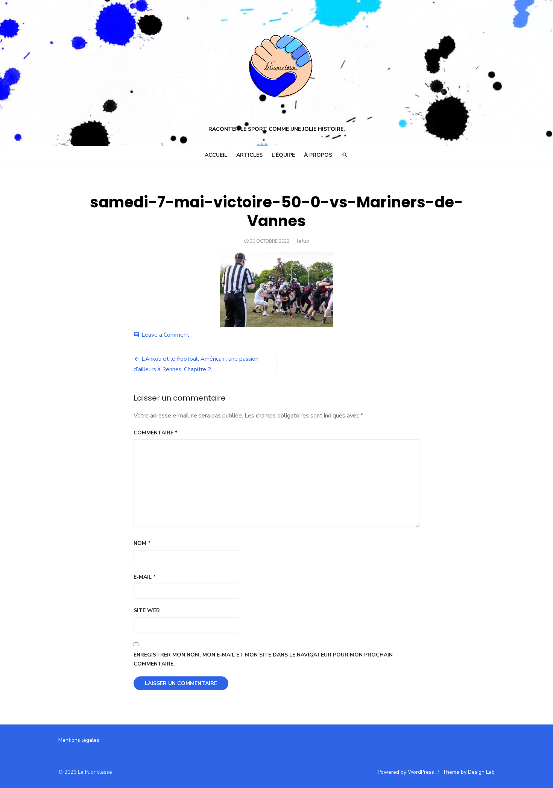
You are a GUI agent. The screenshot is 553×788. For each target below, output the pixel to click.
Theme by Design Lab (468, 772)
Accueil (216, 155)
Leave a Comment (165, 335)
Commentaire (156, 432)
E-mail (145, 577)
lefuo (303, 241)
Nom (142, 543)
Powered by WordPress (406, 772)
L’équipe (283, 155)
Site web (147, 610)
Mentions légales (78, 740)
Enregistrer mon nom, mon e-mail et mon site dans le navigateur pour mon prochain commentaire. (263, 659)
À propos (318, 155)
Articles (249, 155)
